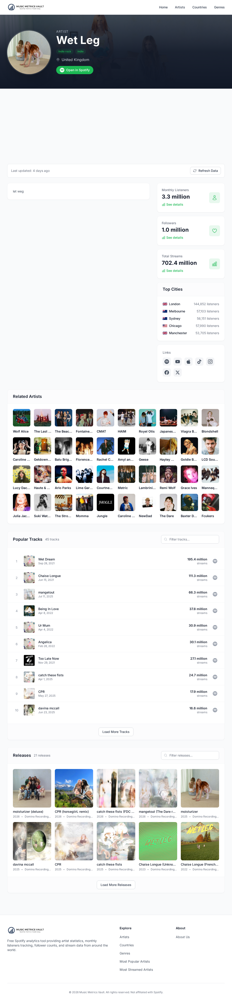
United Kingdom (75, 59)
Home (163, 7)
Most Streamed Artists (136, 969)
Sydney (174, 318)
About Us (183, 937)
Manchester (178, 333)
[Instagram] (210, 362)
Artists (180, 7)
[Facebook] (167, 372)
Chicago (175, 326)
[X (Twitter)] (178, 372)
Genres (219, 7)
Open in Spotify (78, 70)
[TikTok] (199, 362)
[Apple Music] (188, 362)
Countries (199, 7)
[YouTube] (178, 362)
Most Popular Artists (135, 961)
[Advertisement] (116, 122)
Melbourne (177, 311)
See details (174, 204)
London (174, 304)
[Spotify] (167, 362)
